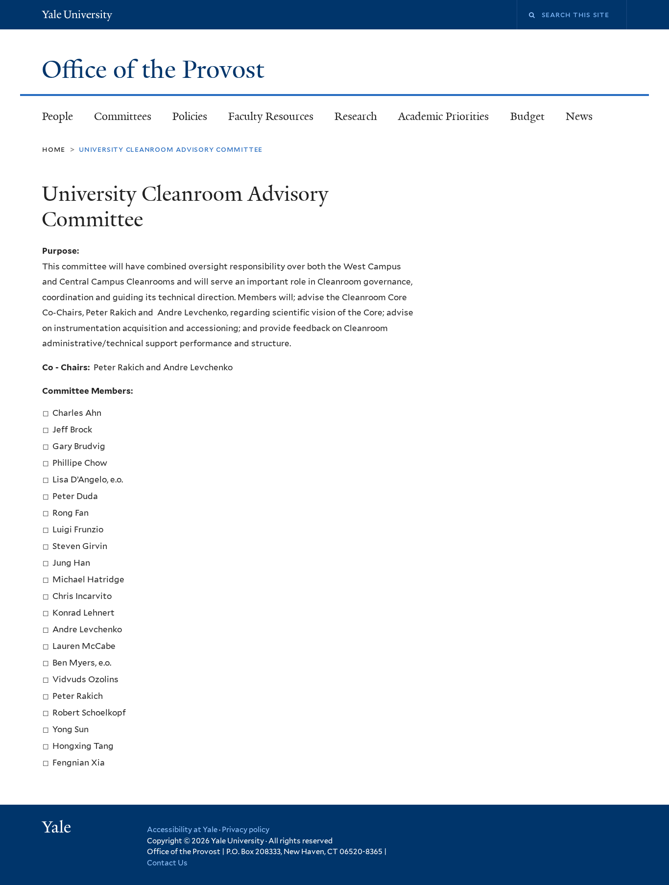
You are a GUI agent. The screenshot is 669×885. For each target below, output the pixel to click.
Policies (189, 116)
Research (355, 116)
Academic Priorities (443, 116)
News (579, 116)
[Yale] (57, 828)
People (57, 116)
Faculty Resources (270, 116)
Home (53, 149)
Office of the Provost (156, 69)
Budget (527, 116)
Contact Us (167, 863)
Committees (122, 116)
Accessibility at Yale (182, 829)
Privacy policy (245, 829)
